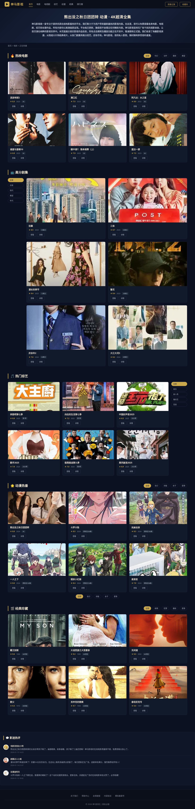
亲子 (174, 485)
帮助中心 (85, 796)
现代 (11, 190)
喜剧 (174, 56)
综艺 (56, 4)
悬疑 (183, 56)
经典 (71, 4)
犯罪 (165, 608)
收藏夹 (185, 4)
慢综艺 (175, 399)
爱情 (183, 485)
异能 (165, 485)
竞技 (175, 404)
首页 (31, 4)
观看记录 (171, 4)
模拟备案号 (119, 796)
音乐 (175, 389)
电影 (38, 4)
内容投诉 (107, 796)
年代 (11, 200)
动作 (165, 56)
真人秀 (175, 394)
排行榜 (80, 4)
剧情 (156, 608)
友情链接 (96, 796)
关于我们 (74, 796)
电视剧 (47, 4)
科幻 (156, 56)
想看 (14, 106)
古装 (11, 185)
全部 (147, 56)
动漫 (64, 4)
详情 (22, 106)
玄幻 (156, 485)
